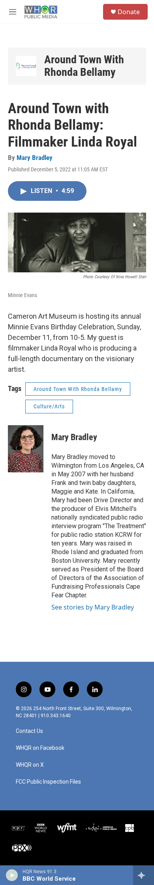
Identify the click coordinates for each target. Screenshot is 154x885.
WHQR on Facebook (40, 748)
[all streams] (143, 875)
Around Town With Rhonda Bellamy (84, 66)
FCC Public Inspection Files (48, 782)
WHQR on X (30, 765)
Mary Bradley (35, 158)
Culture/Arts (49, 406)
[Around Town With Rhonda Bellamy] (26, 66)
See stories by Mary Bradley (92, 607)
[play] (12, 875)
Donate (129, 11)
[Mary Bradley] (25, 448)
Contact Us (29, 731)
